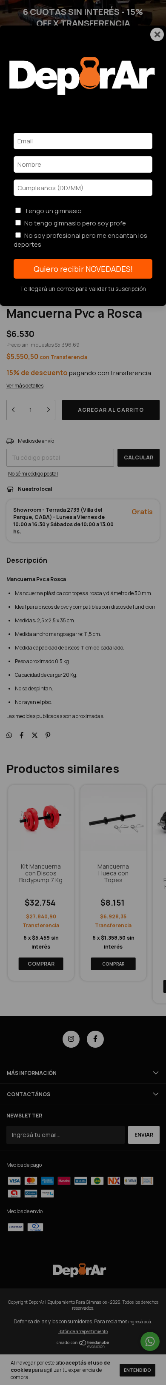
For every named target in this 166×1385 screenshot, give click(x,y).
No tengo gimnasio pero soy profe (75, 223)
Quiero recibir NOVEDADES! (83, 269)
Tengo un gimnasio (53, 210)
